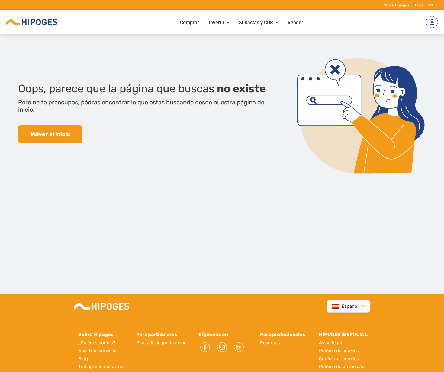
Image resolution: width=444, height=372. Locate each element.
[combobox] (345, 306)
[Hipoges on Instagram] (222, 347)
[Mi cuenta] (432, 22)
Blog (419, 5)
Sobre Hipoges (396, 5)
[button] (435, 5)
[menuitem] (189, 22)
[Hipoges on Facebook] (205, 347)
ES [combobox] (431, 5)
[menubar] (241, 22)
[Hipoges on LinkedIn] (239, 347)
